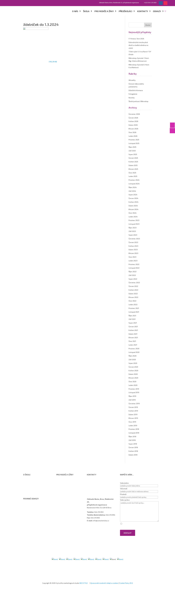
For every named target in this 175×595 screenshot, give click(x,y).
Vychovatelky (94, 486)
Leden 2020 (133, 385)
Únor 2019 (132, 422)
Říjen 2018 (132, 436)
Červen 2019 (133, 407)
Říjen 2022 (132, 272)
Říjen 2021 (132, 316)
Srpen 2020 (133, 363)
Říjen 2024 (133, 187)
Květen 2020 (133, 371)
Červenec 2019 (134, 403)
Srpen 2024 (133, 195)
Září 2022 (132, 275)
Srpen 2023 (133, 235)
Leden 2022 (133, 305)
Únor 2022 (132, 301)
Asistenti (92, 489)
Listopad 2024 (134, 184)
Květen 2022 (133, 290)
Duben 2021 (133, 334)
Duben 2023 (133, 250)
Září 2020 (132, 359)
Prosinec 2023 (134, 220)
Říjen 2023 (132, 228)
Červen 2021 (133, 327)
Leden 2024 (133, 217)
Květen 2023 (133, 246)
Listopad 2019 (134, 392)
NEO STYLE (84, 583)
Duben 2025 (133, 165)
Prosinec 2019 (134, 389)
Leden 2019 (133, 426)
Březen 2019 (133, 418)
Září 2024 (132, 191)
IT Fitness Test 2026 (136, 39)
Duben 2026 (133, 125)
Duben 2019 (133, 414)
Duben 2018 (133, 455)
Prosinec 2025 (134, 140)
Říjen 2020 (132, 356)
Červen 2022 (133, 286)
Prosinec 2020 (134, 349)
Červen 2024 (133, 198)
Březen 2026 (133, 129)
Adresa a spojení (95, 480)
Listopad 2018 (134, 433)
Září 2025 (132, 151)
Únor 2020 (132, 381)
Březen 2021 (133, 337)
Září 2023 (132, 231)
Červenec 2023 (134, 239)
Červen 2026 (133, 118)
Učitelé (92, 483)
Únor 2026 (132, 132)
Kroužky (62, 483)
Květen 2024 (133, 202)
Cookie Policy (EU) (126, 583)
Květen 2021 (133, 330)
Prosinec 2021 (134, 308)
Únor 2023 (132, 257)
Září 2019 (132, 400)
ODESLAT (128, 533)
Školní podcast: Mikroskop (138, 101)
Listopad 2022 (134, 268)
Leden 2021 (133, 345)
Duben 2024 (133, 206)
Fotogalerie (133, 94)
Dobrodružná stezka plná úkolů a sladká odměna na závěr (138, 45)
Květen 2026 (133, 121)
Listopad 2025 (134, 143)
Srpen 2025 (133, 154)
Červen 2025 (133, 158)
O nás (75, 11)
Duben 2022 (133, 294)
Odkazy (157, 11)
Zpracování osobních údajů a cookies (104, 583)
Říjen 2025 (132, 147)
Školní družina (64, 486)
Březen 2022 (133, 297)
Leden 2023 (133, 261)
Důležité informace (136, 90)
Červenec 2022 (134, 282)
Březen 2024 (133, 209)
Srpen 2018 (133, 444)
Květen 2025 (133, 162)
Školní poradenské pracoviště (36, 489)
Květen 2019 (133, 411)
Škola (86, 11)
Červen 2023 (133, 242)
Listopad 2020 (134, 352)
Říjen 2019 (132, 396)
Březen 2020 (133, 378)
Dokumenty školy (32, 492)
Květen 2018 (133, 451)
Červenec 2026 (134, 114)
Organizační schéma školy (35, 483)
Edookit (61, 495)
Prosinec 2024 (134, 180)
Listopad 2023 (134, 224)
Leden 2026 (133, 136)
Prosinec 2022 (134, 264)
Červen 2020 (133, 367)
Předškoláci (125, 11)
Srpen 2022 (133, 279)
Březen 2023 (133, 253)
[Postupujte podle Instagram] (165, 3)
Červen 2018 (133, 447)
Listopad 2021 (134, 312)
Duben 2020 (133, 374)
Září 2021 (132, 319)
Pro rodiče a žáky (104, 11)
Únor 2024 (132, 213)
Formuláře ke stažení (67, 480)
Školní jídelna (63, 489)
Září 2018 (132, 440)
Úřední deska (30, 486)
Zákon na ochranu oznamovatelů (37, 510)
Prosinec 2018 (134, 429)
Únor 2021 (132, 341)
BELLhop (62, 499)
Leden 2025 (133, 176)
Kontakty (142, 11)
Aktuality (132, 80)
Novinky (132, 98)
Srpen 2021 (133, 323)
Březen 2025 (133, 169)
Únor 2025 (132, 173)
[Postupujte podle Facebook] (161, 3)
